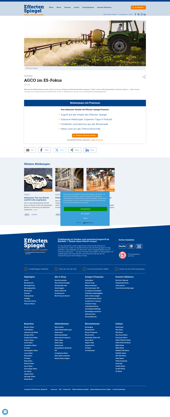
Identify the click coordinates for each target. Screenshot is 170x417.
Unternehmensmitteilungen (124, 288)
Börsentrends (89, 335)
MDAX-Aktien (119, 345)
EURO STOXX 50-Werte (123, 343)
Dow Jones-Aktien (121, 335)
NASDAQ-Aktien (120, 353)
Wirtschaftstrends (91, 317)
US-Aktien (118, 371)
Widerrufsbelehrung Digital (80, 389)
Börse (59, 7)
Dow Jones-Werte (121, 337)
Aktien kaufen (59, 327)
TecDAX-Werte (120, 369)
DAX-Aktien (119, 330)
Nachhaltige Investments (93, 311)
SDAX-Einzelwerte (121, 361)
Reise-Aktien (28, 361)
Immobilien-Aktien (30, 345)
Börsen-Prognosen (91, 332)
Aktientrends (59, 345)
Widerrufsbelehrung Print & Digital (100, 389)
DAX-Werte (119, 332)
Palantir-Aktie (89, 343)
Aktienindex (119, 327)
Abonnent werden (61, 280)
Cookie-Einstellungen (118, 389)
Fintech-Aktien (29, 340)
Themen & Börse (29, 304)
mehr (35, 209)
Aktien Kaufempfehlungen (63, 330)
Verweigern (85, 214)
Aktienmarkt (59, 332)
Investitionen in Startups (93, 301)
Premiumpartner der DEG (134, 255)
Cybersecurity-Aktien (31, 332)
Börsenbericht (29, 283)
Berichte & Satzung (121, 280)
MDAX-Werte (119, 348)
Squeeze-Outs (89, 345)
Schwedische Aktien (61, 353)
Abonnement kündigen (62, 283)
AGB (60, 389)
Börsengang (89, 327)
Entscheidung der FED (92, 288)
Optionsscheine (90, 314)
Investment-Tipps (90, 304)
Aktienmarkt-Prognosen (62, 337)
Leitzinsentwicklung (91, 306)
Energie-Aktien (29, 335)
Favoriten (27, 293)
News (51, 7)
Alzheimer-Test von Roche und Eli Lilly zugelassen (36, 199)
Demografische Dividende (63, 348)
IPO (56, 350)
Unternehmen (120, 285)
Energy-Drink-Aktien (31, 337)
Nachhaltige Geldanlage (93, 309)
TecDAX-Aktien (120, 366)
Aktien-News (59, 340)
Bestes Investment (91, 285)
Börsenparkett (89, 330)
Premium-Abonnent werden (86, 135)
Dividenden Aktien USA (92, 337)
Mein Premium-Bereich (62, 296)
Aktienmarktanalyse (61, 335)
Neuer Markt (89, 340)
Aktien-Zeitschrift (60, 291)
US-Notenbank (90, 350)
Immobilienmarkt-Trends (93, 298)
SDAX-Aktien (119, 358)
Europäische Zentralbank (93, 291)
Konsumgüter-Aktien (31, 350)
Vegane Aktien (28, 374)
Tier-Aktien (27, 371)
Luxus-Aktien (28, 353)
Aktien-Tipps (59, 343)
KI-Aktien (27, 348)
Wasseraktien (28, 379)
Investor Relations (104, 7)
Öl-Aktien (27, 358)
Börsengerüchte (29, 285)
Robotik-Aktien (29, 363)
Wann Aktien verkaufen (62, 356)
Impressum (54, 389)
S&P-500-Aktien (120, 356)
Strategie (27, 298)
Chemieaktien (28, 330)
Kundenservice (59, 293)
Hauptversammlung (121, 283)
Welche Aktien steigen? (62, 358)
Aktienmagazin (59, 288)
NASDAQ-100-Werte (122, 350)
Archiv (76, 7)
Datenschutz (67, 389)
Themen (67, 7)
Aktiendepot (89, 280)
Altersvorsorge (90, 283)
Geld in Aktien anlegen (92, 296)
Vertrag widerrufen (61, 285)
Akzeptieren (85, 209)
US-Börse (88, 348)
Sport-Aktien (28, 366)
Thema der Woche (30, 301)
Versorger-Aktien (29, 376)
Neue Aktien (28, 356)
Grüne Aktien (28, 343)
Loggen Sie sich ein (97, 140)
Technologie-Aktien (30, 369)
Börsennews (28, 291)
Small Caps (118, 363)
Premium (139, 7)
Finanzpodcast (88, 7)
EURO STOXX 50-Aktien (123, 340)
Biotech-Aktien (29, 327)
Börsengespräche (30, 288)
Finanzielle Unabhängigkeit (94, 293)
